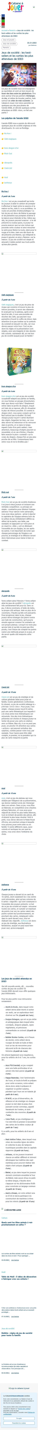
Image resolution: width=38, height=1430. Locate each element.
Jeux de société (8, 1329)
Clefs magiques (10, 139)
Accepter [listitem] (19, 1418)
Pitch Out (8, 154)
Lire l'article (15, 1260)
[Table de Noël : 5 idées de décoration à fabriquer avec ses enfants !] (19, 1293)
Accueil (4, 31)
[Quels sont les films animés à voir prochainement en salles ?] (19, 1239)
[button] (3, 15)
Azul (6, 177)
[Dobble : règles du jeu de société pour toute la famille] (19, 1350)
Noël (3, 1272)
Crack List (8, 168)
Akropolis (8, 163)
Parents (12, 31)
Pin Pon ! (7, 134)
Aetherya (8, 183)
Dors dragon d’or (11, 148)
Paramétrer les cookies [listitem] (19, 1423)
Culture (4, 1218)
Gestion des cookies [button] (24, 1409)
